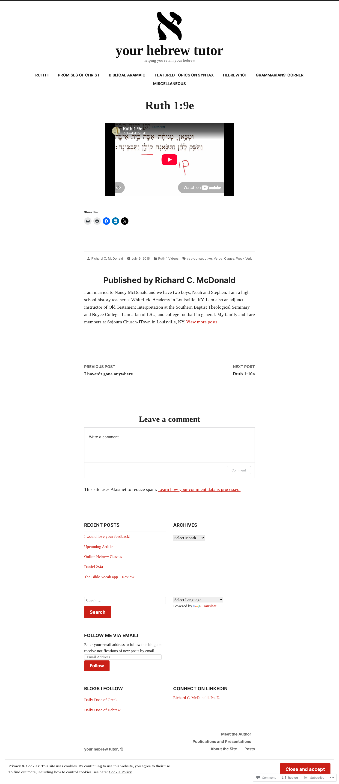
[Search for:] (125, 600)
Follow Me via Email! (111, 635)
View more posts (201, 321)
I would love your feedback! (107, 536)
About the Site (224, 749)
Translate (209, 606)
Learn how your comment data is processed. (199, 489)
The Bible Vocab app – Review (109, 577)
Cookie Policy (120, 772)
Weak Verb (244, 258)
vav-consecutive (199, 258)
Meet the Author (236, 734)
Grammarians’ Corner (279, 75)
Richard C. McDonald (107, 258)
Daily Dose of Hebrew (102, 710)
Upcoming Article (98, 546)
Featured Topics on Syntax (184, 75)
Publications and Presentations (222, 741)
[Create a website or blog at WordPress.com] (121, 749)
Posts (249, 749)
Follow (97, 666)
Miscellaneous (169, 83)
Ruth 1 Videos (168, 258)
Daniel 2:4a (93, 567)
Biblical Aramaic (127, 75)
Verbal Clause (224, 258)
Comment (239, 470)
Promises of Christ (79, 75)
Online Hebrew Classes (103, 556)
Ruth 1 (42, 75)
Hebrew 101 (235, 75)
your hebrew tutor (169, 50)
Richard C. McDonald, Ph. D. (196, 698)
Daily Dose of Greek (101, 700)
